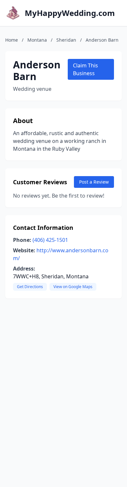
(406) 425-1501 (50, 240)
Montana (37, 40)
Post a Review (94, 182)
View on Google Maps (72, 286)
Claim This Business (85, 69)
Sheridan (66, 40)
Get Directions (30, 286)
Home (11, 40)
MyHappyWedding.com (70, 13)
